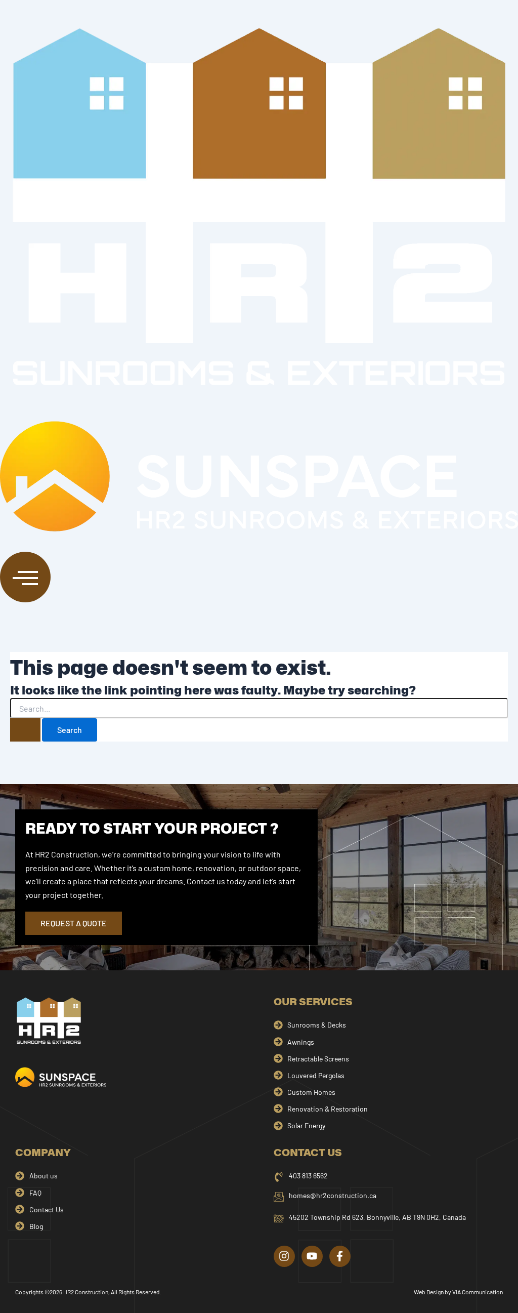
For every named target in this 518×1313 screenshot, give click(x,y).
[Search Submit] (25, 730)
